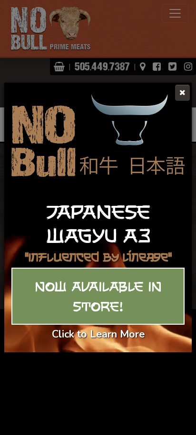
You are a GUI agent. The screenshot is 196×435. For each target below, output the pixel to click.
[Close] (182, 93)
